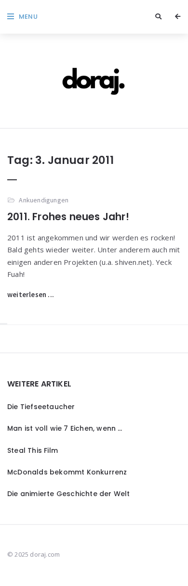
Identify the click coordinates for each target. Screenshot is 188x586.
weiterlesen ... (30, 294)
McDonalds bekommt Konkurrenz (67, 472)
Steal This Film (32, 450)
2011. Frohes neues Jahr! (68, 217)
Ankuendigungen (43, 200)
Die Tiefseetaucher (41, 406)
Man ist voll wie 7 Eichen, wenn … (64, 428)
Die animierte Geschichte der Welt (68, 494)
